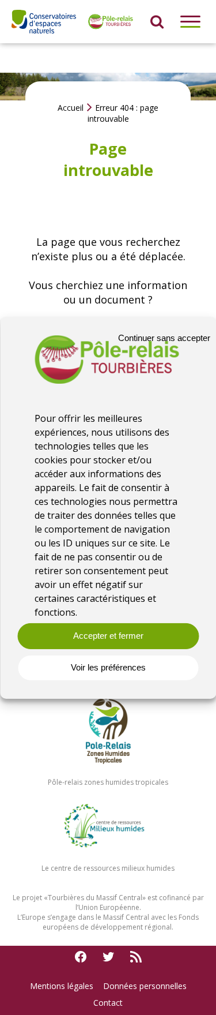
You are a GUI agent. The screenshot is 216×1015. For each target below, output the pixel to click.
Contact (108, 1002)
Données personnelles (145, 985)
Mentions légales (61, 985)
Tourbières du (72, 897)
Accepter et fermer (108, 636)
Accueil (71, 107)
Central (130, 897)
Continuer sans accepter (164, 338)
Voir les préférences (108, 667)
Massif (107, 897)
